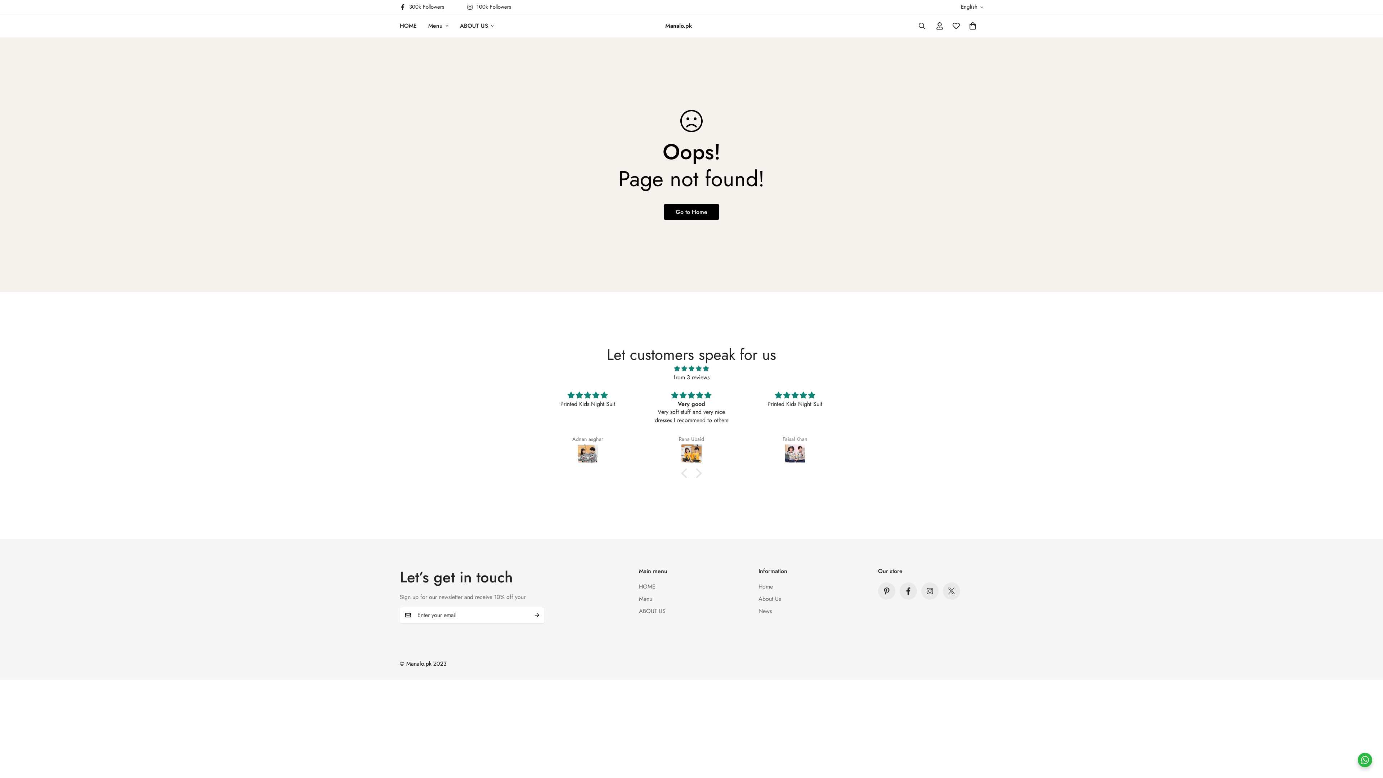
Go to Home (691, 212)
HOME (408, 26)
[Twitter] (951, 591)
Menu (435, 26)
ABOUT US (474, 26)
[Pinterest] (886, 591)
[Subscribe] (537, 615)
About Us (769, 599)
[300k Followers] (908, 591)
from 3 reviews (692, 377)
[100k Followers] (930, 591)
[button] (972, 26)
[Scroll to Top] (1369, 738)
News (765, 611)
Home (765, 586)
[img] (691, 368)
